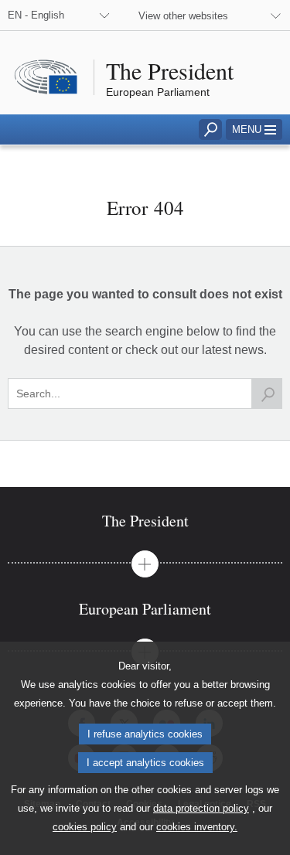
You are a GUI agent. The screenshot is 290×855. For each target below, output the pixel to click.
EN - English (36, 15)
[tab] (145, 520)
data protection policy (201, 808)
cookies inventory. (196, 827)
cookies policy (85, 827)
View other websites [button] (183, 16)
